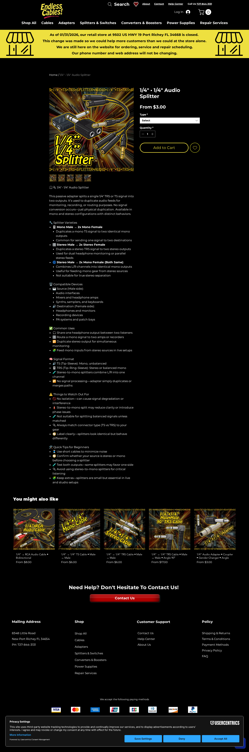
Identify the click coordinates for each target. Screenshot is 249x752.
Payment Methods (215, 644)
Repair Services (86, 673)
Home (53, 75)
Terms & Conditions (216, 639)
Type (144, 114)
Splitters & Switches (89, 653)
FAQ (205, 656)
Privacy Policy (212, 650)
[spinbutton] (147, 134)
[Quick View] (34, 529)
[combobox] (170, 120)
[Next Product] (241, 538)
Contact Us (145, 633)
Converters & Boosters (90, 660)
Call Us (200, 3)
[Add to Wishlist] (195, 148)
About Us (144, 644)
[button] (205, 12)
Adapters (81, 646)
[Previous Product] (8, 538)
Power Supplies (86, 666)
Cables (79, 640)
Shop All (81, 633)
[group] (124, 537)
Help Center (146, 639)
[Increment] (152, 134)
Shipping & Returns (216, 633)
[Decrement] (142, 134)
